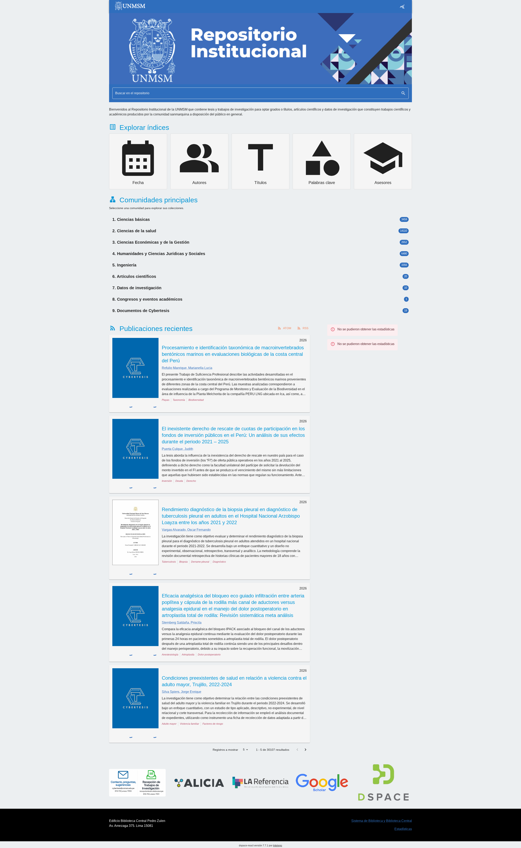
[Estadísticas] (402, 6)
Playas (165, 400)
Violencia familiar (189, 705)
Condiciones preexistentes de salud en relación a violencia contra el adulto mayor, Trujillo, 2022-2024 (234, 663)
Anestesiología (170, 636)
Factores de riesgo (212, 705)
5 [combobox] (244, 722)
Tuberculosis (169, 551)
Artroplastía (188, 636)
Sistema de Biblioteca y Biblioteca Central (381, 794)
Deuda (179, 475)
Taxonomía (179, 400)
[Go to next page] (305, 723)
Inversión (167, 475)
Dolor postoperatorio (209, 636)
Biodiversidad (196, 400)
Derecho (191, 475)
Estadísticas (403, 802)
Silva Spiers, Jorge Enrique (181, 673)
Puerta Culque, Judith (177, 443)
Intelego (277, 818)
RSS (305, 328)
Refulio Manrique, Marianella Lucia (187, 368)
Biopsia (183, 551)
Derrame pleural (200, 551)
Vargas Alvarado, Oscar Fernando (186, 519)
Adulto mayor (169, 705)
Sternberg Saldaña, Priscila (181, 604)
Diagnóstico (219, 551)
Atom (287, 328)
